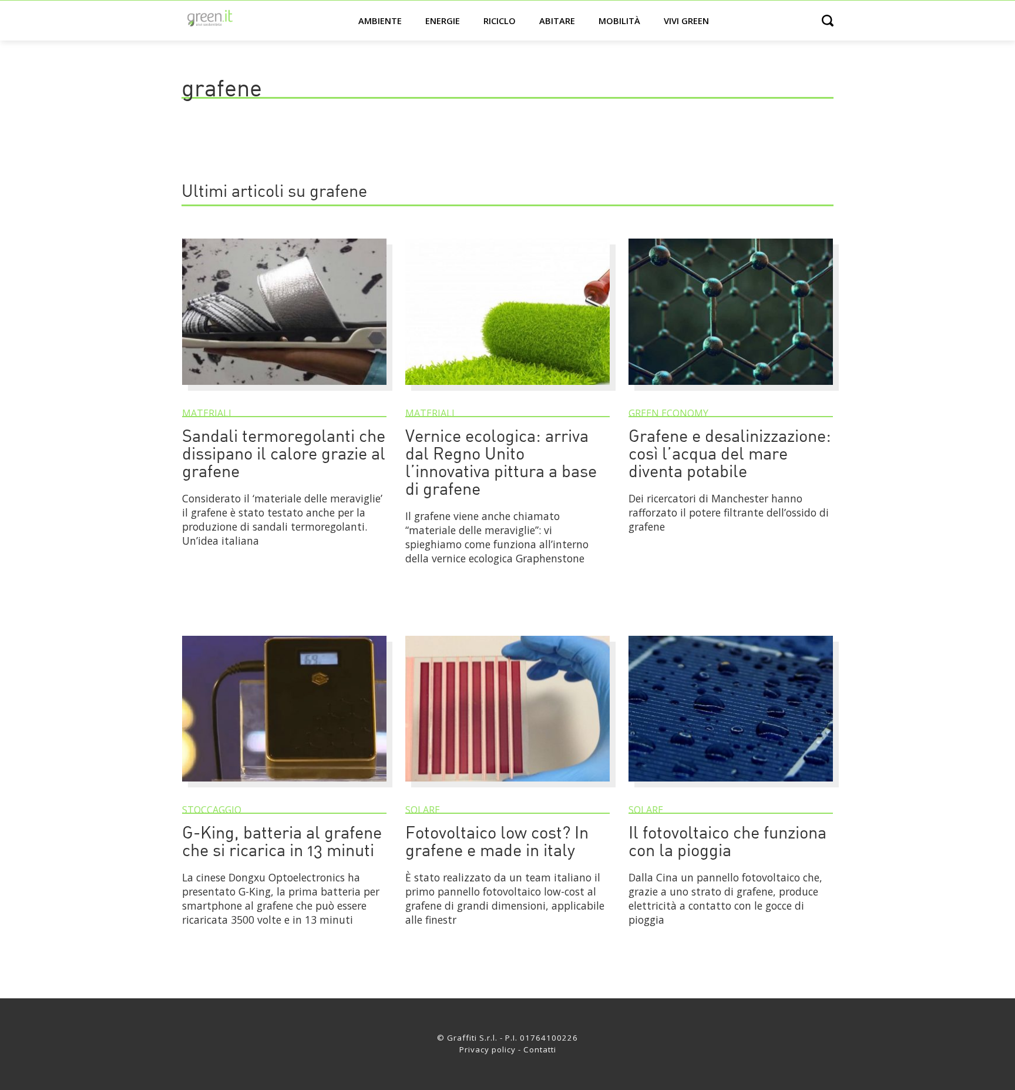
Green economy (668, 413)
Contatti (539, 1049)
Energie (442, 20)
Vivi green (686, 20)
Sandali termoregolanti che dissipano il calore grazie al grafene (283, 455)
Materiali (206, 413)
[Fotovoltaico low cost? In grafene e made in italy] (507, 786)
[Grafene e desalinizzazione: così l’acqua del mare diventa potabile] (731, 390)
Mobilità (619, 20)
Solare (422, 809)
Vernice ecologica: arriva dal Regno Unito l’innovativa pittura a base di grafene (501, 464)
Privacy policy (487, 1049)
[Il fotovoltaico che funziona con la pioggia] (731, 786)
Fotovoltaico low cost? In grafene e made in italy (497, 843)
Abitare (557, 20)
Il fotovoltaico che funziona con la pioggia (727, 843)
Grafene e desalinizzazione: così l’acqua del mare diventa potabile (730, 455)
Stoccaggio (211, 809)
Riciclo (499, 20)
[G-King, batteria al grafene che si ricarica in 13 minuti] (284, 786)
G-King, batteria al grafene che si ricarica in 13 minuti (282, 843)
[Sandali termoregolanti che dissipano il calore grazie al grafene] (284, 390)
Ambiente (380, 20)
